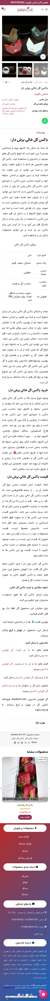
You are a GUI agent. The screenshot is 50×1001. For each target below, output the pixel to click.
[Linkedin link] (18, 742)
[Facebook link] (28, 742)
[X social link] (25, 742)
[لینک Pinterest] (22, 742)
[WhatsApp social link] (23, 995)
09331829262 (18, 2)
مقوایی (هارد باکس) (10, 99)
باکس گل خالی (26, 82)
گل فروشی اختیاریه (18, 108)
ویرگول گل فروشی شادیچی (27, 677)
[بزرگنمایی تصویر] (43, 57)
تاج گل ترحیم (24, 836)
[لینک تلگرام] (15, 742)
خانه (46, 82)
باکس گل (38, 82)
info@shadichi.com (29, 926)
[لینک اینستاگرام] (31, 995)
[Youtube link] (27, 995)
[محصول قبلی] (9, 82)
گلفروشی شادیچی (15, 988)
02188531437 (32, 919)
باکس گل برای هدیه (25, 805)
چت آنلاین (39, 934)
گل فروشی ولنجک (8, 112)
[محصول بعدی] (3, 82)
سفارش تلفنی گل (8, 104)
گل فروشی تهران (11, 110)
